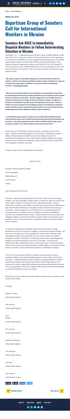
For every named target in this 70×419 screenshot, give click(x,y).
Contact (47, 403)
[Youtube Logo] (60, 3)
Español (36, 3)
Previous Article (16, 391)
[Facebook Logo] (50, 3)
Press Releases (16, 11)
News (7, 11)
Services (30, 403)
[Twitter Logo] (53, 3)
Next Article (55, 391)
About (21, 403)
